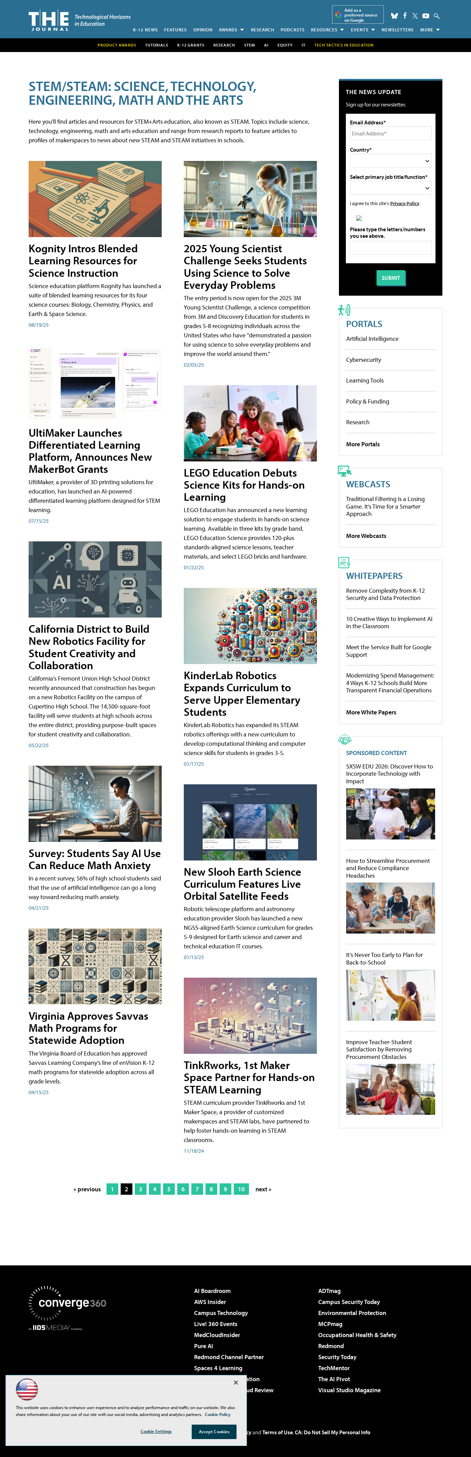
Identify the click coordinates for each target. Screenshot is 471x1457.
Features (175, 29)
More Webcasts (366, 536)
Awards (228, 29)
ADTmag (329, 1291)
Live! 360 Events (216, 1324)
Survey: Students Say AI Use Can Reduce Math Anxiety (95, 859)
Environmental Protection (352, 1313)
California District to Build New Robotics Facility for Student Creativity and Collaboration (89, 647)
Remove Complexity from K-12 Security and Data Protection (385, 594)
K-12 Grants (190, 45)
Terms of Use (277, 1432)
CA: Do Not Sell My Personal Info (332, 1432)
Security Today (337, 1357)
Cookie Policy (218, 1414)
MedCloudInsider (217, 1335)
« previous (87, 1189)
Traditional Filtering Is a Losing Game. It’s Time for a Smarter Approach (385, 506)
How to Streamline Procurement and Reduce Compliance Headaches (388, 868)
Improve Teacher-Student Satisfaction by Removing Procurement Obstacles (379, 1049)
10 (241, 1189)
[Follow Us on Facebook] (405, 15)
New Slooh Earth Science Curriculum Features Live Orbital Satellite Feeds (242, 884)
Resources (324, 29)
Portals (364, 323)
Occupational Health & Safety (357, 1335)
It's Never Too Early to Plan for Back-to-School (384, 958)
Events (360, 29)
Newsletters (398, 29)
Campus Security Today (349, 1302)
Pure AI (203, 1346)
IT (303, 45)
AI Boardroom (212, 1291)
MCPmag (330, 1324)
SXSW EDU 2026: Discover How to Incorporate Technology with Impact (389, 774)
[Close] (235, 1382)
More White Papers (371, 712)
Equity (285, 45)
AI (266, 45)
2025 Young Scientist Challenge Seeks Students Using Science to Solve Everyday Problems (245, 266)
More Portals (363, 444)
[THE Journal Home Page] (80, 20)
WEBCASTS (368, 484)
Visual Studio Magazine (349, 1390)
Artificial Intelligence (372, 339)
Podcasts (293, 29)
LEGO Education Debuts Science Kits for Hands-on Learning (244, 484)
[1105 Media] (70, 1365)
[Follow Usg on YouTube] (425, 15)
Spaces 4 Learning (218, 1368)
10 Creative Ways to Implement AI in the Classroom (389, 622)
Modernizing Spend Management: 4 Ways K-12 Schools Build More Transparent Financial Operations (390, 682)
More (426, 29)
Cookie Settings (156, 1431)
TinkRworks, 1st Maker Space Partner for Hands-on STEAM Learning (249, 1077)
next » (263, 1189)
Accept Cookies (214, 1431)
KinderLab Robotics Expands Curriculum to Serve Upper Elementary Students (242, 693)
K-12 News (145, 29)
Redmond (331, 1346)
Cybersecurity (363, 360)
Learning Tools (365, 380)
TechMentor (334, 1368)
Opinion (203, 29)
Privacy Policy (404, 203)
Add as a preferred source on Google (361, 15)
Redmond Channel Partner (229, 1357)
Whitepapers (374, 575)
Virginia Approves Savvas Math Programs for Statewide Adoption (88, 1028)
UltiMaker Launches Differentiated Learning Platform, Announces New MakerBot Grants (90, 451)
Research (262, 29)
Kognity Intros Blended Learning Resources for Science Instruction (83, 260)
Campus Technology (221, 1313)
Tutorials (156, 45)
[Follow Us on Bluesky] (394, 15)
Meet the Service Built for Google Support (388, 651)
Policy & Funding (367, 401)
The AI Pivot (334, 1379)
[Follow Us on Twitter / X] (415, 16)
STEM (249, 45)
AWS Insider (210, 1302)
